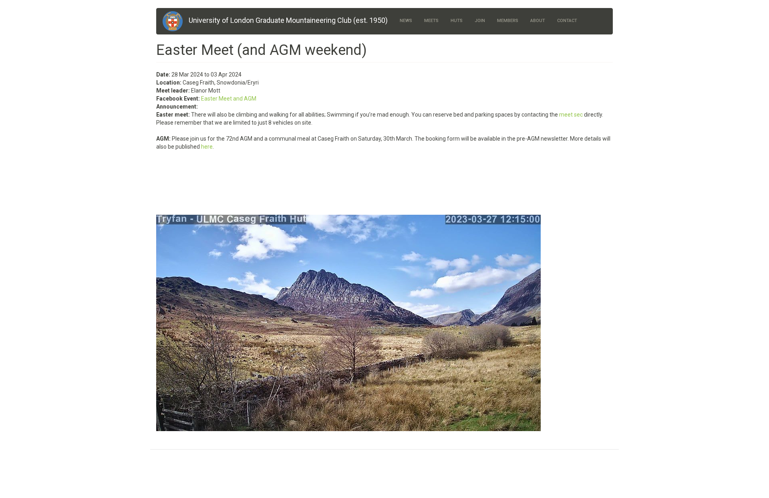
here (207, 146)
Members (507, 20)
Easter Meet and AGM (228, 98)
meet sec (571, 114)
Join (480, 20)
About (537, 20)
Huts (457, 20)
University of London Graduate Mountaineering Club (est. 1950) (288, 20)
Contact (567, 20)
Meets (431, 20)
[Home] (176, 21)
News (406, 20)
